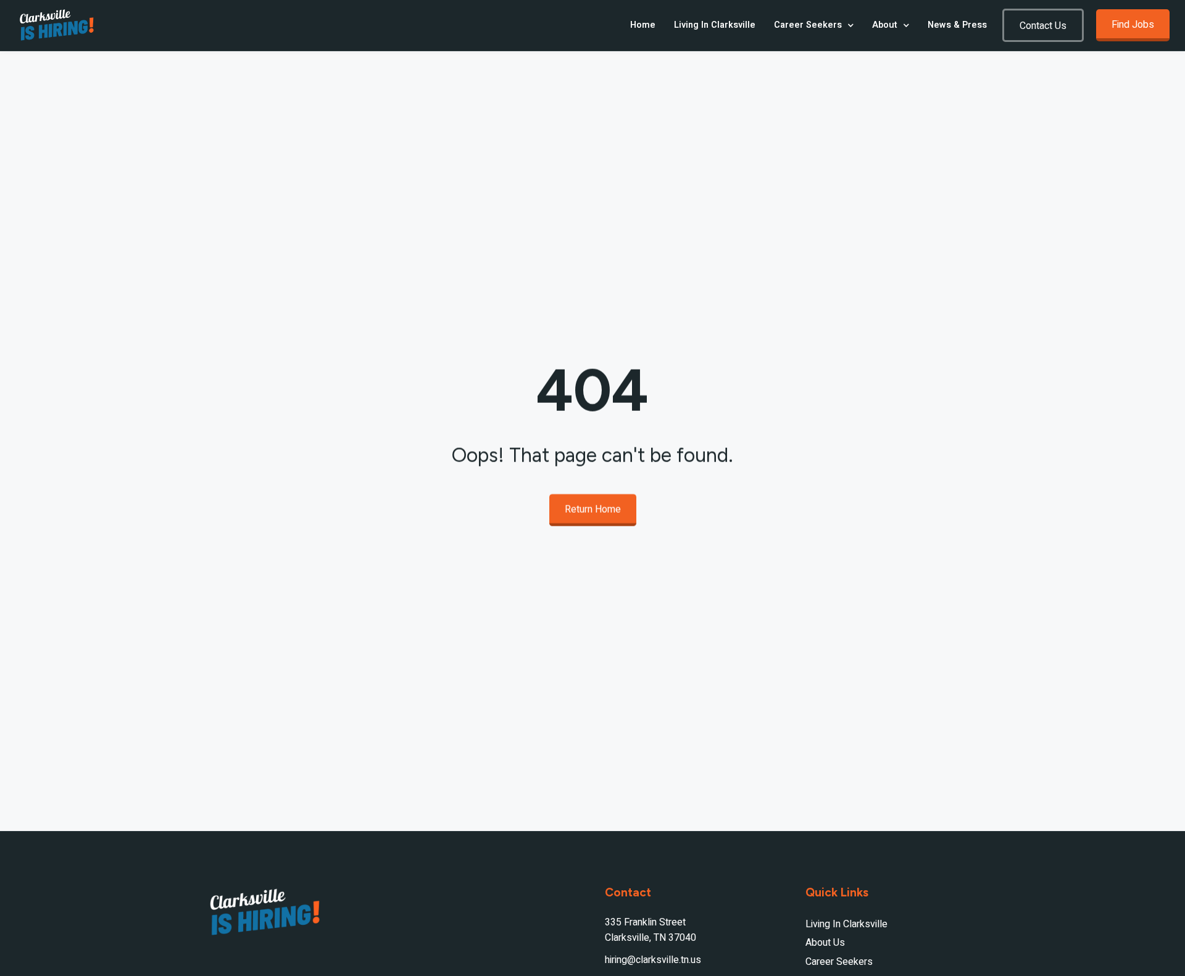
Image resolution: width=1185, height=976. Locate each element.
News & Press (957, 25)
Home (642, 25)
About (884, 25)
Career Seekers (808, 25)
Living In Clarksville (714, 25)
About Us (825, 942)
